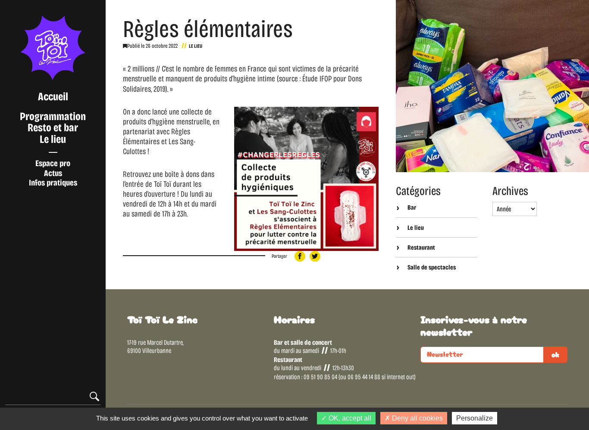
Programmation (53, 116)
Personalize (474, 418)
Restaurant (420, 247)
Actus (53, 173)
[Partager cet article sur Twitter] (315, 256)
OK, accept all (349, 418)
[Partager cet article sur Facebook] (299, 256)
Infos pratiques (53, 182)
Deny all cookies (416, 418)
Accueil (53, 96)
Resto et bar (53, 127)
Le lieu (53, 139)
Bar (411, 207)
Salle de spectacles (431, 267)
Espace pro (52, 163)
